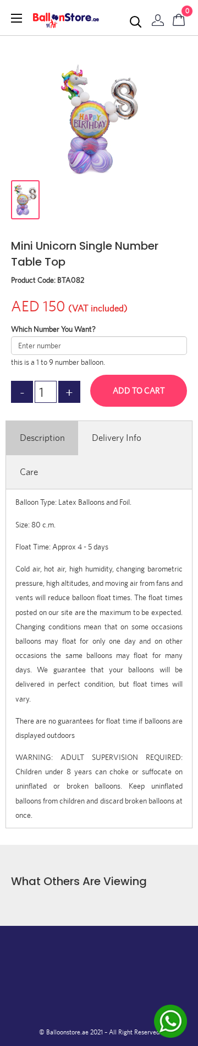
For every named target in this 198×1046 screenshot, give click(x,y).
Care (29, 471)
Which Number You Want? (53, 329)
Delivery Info (116, 437)
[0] (179, 17)
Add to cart (139, 390)
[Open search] (136, 22)
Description (42, 437)
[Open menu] (16, 18)
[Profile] (158, 17)
